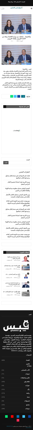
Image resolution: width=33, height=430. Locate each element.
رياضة (16, 393)
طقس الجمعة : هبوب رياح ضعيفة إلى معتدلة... (12, 266)
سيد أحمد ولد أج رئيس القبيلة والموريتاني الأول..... (13, 257)
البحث (28, 160)
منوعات (16, 408)
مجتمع (16, 405)
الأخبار (28, 364)
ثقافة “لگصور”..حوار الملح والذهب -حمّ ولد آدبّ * (11, 292)
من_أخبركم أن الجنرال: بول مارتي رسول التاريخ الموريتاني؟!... (12, 283)
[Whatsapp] (13, 4)
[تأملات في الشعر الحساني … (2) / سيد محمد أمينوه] (26, 276)
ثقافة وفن (16, 381)
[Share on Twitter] (15, 96)
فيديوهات (16, 401)
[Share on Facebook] (18, 96)
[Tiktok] (18, 420)
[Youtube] (15, 4)
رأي (16, 389)
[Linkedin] (17, 4)
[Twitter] (19, 4)
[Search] (6, 8)
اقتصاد (16, 360)
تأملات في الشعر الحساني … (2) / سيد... (13, 275)
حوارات (16, 385)
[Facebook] (21, 4)
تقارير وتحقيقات (16, 378)
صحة (16, 397)
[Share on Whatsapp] (11, 96)
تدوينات (16, 374)
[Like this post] (22, 96)
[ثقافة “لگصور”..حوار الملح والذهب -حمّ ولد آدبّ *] (26, 293)
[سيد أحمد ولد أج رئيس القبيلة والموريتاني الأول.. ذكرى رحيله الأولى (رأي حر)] (26, 259)
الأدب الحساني (16, 370)
